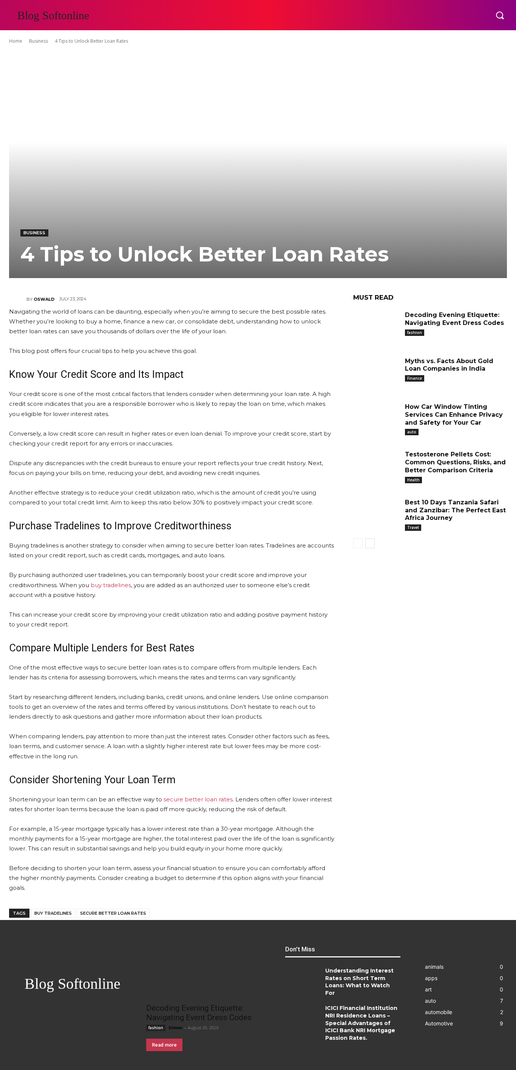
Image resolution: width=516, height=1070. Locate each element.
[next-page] (370, 543)
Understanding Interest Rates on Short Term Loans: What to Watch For (359, 981)
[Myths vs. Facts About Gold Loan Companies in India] (376, 372)
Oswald (44, 299)
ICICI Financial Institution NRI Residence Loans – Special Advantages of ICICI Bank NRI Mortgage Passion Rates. (361, 1023)
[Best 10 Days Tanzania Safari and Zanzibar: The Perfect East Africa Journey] (376, 513)
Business (38, 41)
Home (15, 41)
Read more (164, 1045)
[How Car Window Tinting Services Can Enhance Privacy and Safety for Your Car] (376, 417)
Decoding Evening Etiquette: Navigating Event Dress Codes (199, 1013)
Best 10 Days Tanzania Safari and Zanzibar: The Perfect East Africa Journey (455, 510)
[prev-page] (358, 543)
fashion (414, 332)
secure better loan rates (113, 913)
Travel (413, 527)
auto (411, 431)
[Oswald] (17, 299)
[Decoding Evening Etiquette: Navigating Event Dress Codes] (376, 325)
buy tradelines (53, 913)
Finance (414, 378)
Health (413, 479)
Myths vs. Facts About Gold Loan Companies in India (449, 365)
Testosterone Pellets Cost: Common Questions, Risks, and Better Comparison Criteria (455, 462)
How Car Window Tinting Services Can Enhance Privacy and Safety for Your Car (454, 414)
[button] (500, 15)
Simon (175, 1027)
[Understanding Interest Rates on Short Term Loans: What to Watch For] (302, 982)
